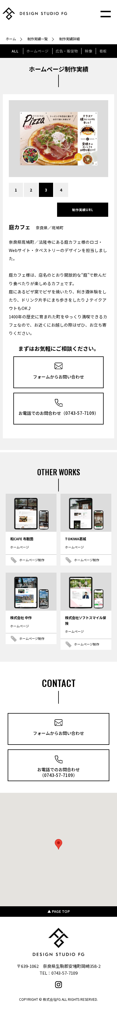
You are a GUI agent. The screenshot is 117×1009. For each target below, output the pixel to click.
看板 (103, 51)
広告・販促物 (67, 51)
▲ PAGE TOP (58, 911)
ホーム (11, 38)
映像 (88, 51)
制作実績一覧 (37, 38)
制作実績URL (82, 209)
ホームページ (37, 51)
